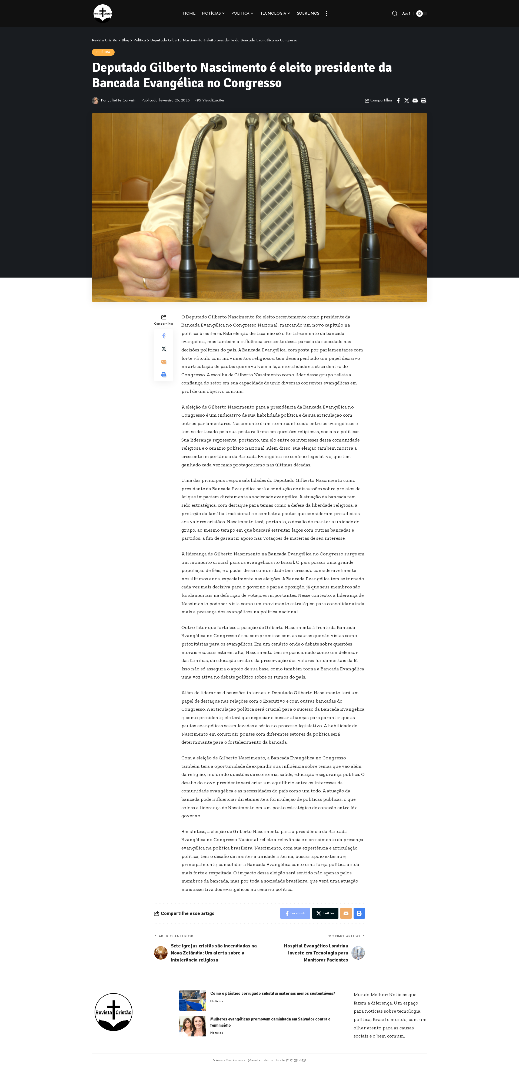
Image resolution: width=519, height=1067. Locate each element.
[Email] (415, 100)
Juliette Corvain (122, 100)
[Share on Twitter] (406, 100)
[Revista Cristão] (103, 13)
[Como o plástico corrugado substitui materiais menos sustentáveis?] (192, 1000)
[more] (326, 13)
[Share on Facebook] (398, 100)
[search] (395, 13)
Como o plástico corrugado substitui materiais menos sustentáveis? (272, 993)
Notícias (216, 1001)
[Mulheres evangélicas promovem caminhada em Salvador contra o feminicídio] (192, 1026)
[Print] (423, 100)
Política (103, 52)
